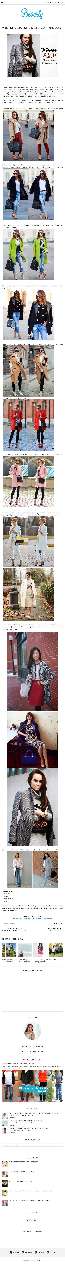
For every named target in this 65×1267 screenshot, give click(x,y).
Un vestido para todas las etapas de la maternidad (28, 1128)
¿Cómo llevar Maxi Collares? (20, 1181)
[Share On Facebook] (56, 923)
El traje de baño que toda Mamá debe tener (25, 1121)
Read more (12, 1117)
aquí (54, 225)
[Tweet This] (54, 923)
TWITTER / (27, 918)
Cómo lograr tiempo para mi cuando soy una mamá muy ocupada (33, 1113)
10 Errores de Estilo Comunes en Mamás (18, 1064)
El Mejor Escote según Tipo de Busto (23, 1162)
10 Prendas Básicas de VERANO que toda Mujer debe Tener (31, 1191)
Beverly (29, 1260)
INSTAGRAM (37, 918)
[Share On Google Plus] (59, 923)
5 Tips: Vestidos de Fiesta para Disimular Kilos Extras (29, 1201)
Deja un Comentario (9, 923)
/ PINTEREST (47, 918)
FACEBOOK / (18, 918)
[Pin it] (61, 923)
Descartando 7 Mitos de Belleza (21, 1171)
